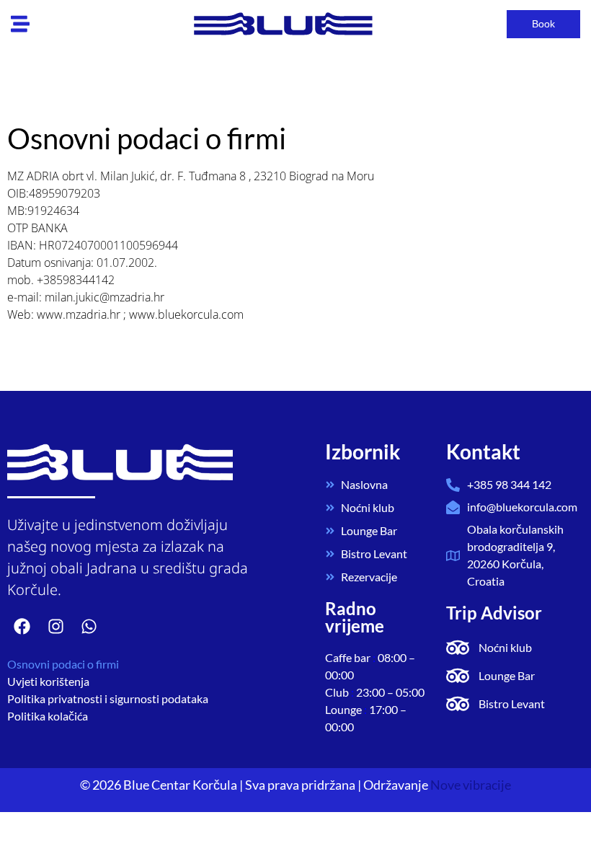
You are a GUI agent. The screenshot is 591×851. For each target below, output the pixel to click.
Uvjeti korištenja (48, 681)
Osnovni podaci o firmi (63, 664)
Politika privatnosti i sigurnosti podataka (107, 698)
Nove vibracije (470, 785)
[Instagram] (55, 626)
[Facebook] (22, 626)
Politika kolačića (47, 716)
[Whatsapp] (89, 626)
